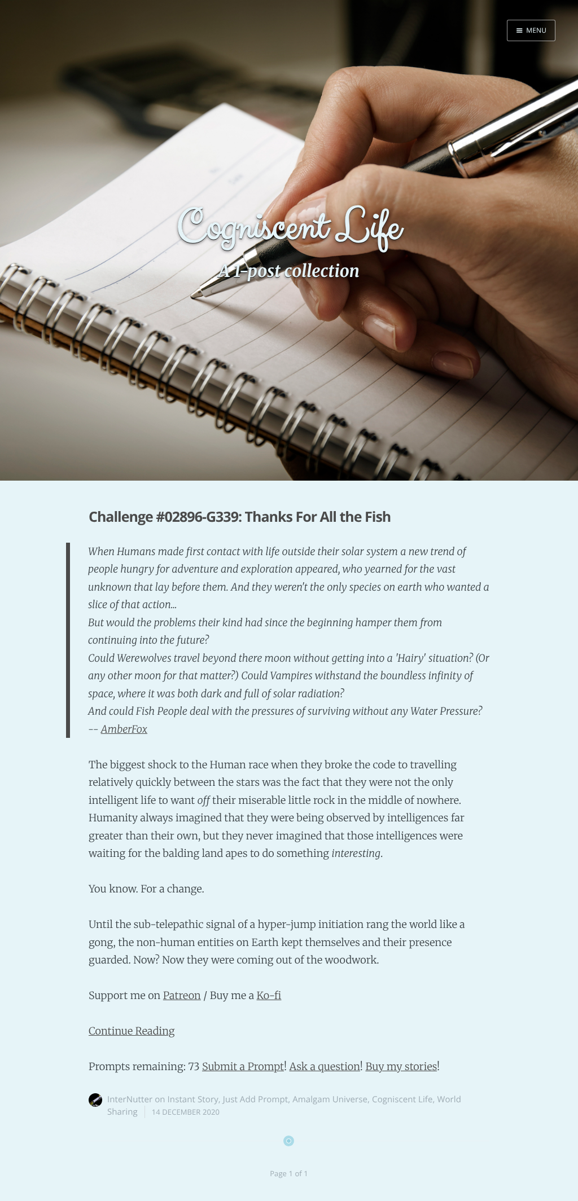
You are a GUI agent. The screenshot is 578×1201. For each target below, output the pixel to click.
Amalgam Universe (329, 1099)
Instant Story (193, 1099)
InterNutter (129, 1099)
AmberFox (124, 729)
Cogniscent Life (402, 1099)
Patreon (182, 995)
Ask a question (325, 1066)
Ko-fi (268, 995)
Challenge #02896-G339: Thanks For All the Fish (240, 516)
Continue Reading (132, 1030)
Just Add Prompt (255, 1099)
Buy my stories (401, 1066)
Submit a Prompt (243, 1066)
